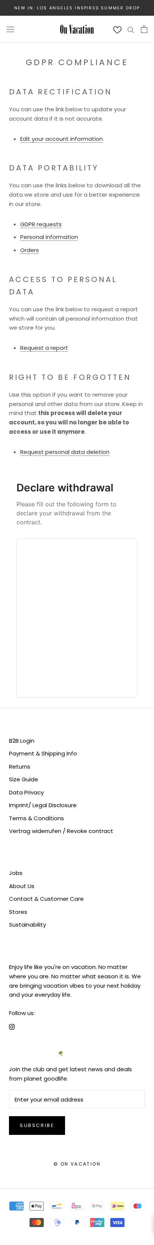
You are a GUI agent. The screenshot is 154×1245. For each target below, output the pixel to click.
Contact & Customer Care (46, 899)
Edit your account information (61, 139)
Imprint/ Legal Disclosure (43, 805)
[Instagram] (12, 1027)
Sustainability (27, 925)
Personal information (49, 237)
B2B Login (21, 741)
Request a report (44, 348)
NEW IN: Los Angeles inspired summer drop (77, 8)
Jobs (15, 873)
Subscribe (37, 1125)
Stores (18, 912)
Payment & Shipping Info (43, 753)
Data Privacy (26, 792)
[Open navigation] (10, 29)
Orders (29, 250)
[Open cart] (144, 29)
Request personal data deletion (65, 452)
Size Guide (23, 779)
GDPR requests (41, 224)
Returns (19, 766)
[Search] (130, 29)
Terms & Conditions (36, 818)
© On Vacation (77, 1164)
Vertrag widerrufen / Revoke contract (61, 831)
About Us (21, 886)
